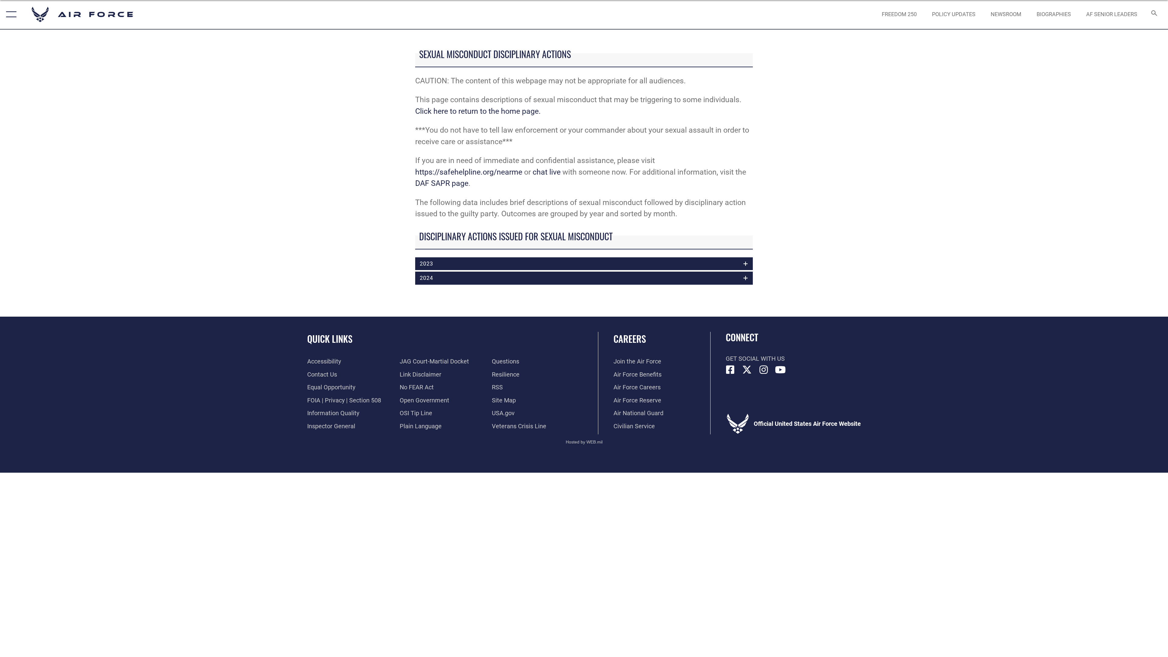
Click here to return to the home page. (478, 111)
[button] (10, 14)
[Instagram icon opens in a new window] (763, 369)
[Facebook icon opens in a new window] (730, 369)
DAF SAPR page (441, 183)
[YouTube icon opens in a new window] (780, 369)
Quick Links (330, 339)
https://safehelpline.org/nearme (468, 172)
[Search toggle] (1153, 14)
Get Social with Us (755, 358)
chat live (547, 172)
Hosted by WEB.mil (584, 442)
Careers (630, 339)
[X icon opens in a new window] (747, 369)
